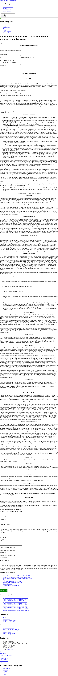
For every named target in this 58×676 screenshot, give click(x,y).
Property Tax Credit (7, 584)
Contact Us (5, 671)
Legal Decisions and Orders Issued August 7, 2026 (15, 599)
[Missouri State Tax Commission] (8, 0)
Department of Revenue (8, 628)
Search (3, 15)
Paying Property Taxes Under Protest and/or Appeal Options (17, 578)
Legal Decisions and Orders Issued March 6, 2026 (15, 607)
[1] (0, 565)
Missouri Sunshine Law (8, 634)
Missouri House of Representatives (11, 630)
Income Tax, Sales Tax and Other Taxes (12, 582)
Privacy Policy (6, 668)
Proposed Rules (3, 590)
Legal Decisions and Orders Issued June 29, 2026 (15, 600)
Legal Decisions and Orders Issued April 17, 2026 (15, 604)
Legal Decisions (7, 31)
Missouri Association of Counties (11, 629)
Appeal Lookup (7, 28)
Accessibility (6, 670)
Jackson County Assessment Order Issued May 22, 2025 (16, 575)
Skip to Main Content (8, 7)
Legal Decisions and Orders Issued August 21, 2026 (15, 598)
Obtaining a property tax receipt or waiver (13, 585)
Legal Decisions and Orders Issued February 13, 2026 (16, 610)
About (4, 26)
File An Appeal (6, 27)
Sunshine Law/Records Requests (11, 621)
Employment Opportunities (9, 620)
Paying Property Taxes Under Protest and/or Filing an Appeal (14, 587)
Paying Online (6, 580)
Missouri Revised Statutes (9, 633)
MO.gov (5, 8)
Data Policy (6, 672)
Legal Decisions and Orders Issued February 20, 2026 (16, 608)
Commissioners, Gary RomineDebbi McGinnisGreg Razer (4, 660)
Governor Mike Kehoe (3, 652)
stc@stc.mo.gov (10, 649)
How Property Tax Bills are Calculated (12, 581)
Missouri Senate (7, 632)
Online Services (7, 11)
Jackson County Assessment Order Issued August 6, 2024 (17, 577)
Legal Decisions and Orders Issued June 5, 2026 (14, 603)
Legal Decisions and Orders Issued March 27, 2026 (15, 606)
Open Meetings (6, 32)
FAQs (4, 30)
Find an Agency (7, 9)
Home (4, 24)
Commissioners (6, 619)
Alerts (4, 674)
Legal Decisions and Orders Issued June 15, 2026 (15, 602)
